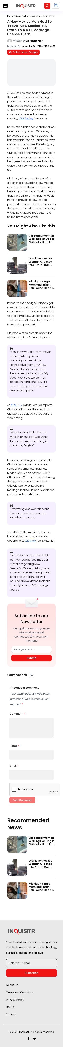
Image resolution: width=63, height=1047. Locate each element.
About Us (12, 985)
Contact (11, 1014)
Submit (31, 658)
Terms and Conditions (20, 992)
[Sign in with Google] (56, 5)
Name (14, 746)
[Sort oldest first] (31, 675)
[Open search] (47, 6)
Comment (17, 714)
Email (14, 766)
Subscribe (31, 973)
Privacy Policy (15, 999)
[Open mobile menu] (5, 6)
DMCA (10, 1007)
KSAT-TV (30, 541)
